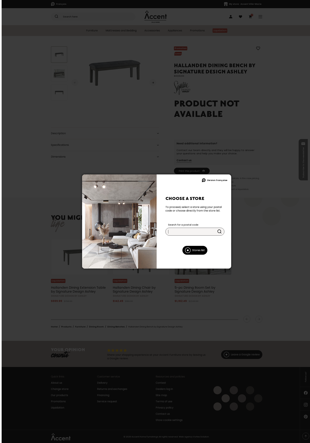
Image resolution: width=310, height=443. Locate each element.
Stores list (198, 250)
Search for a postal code (183, 224)
